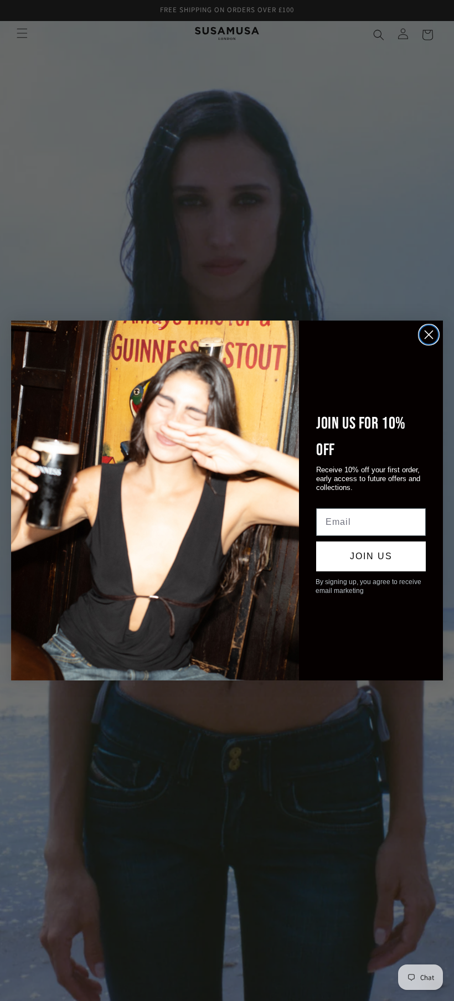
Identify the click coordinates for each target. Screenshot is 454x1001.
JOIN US (371, 556)
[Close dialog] (428, 334)
